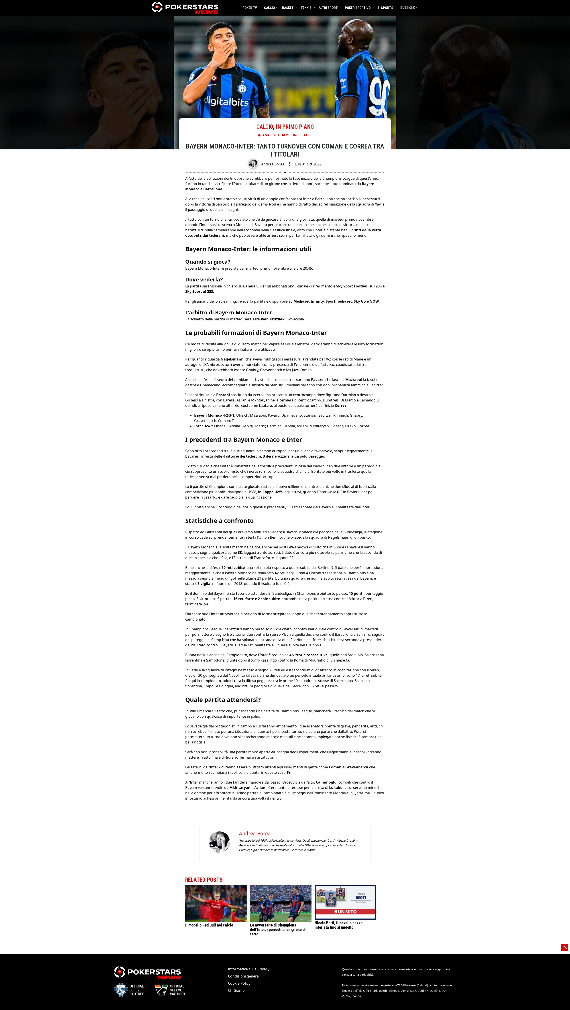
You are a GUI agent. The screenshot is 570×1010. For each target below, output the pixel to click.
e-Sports (385, 8)
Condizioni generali (244, 976)
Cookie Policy (239, 983)
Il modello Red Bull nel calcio (209, 925)
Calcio (269, 8)
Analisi (269, 135)
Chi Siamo (236, 990)
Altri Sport (328, 8)
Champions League (295, 135)
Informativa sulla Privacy (248, 969)
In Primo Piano (295, 127)
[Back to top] (564, 947)
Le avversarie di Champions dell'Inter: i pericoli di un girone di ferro (278, 929)
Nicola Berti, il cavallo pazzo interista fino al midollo (338, 925)
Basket (288, 8)
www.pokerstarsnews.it (365, 985)
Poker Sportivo (358, 8)
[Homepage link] (184, 8)
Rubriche (407, 8)
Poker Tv (249, 8)
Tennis (306, 8)
